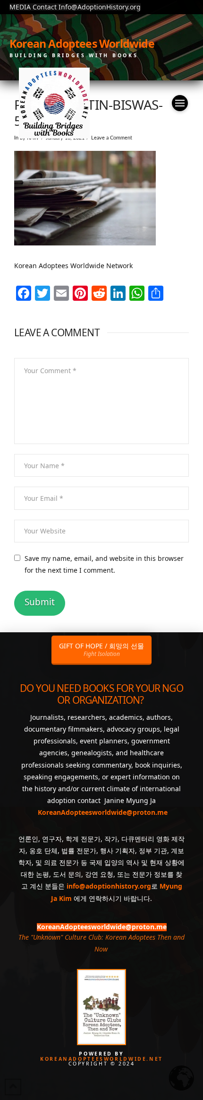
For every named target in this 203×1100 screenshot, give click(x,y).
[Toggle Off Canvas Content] (180, 103)
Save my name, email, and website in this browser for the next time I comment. (104, 564)
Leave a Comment (111, 138)
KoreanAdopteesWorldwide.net (101, 1059)
